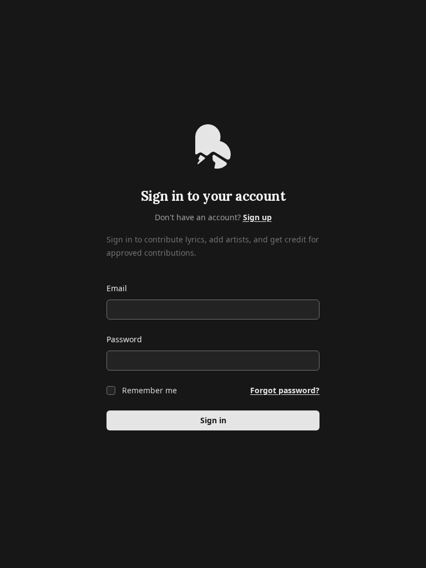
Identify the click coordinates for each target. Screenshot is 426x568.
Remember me (149, 390)
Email (116, 288)
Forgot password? (285, 390)
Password (124, 339)
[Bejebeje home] (213, 146)
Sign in (213, 420)
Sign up (257, 217)
